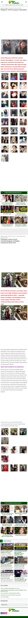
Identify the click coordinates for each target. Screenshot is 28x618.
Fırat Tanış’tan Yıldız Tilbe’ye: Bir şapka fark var (7, 536)
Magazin (6, 8)
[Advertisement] (14, 25)
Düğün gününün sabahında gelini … (21, 514)
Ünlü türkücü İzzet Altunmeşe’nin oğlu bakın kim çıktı (21, 215)
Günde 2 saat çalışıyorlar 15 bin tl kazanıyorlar (14, 4)
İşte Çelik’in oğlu (7, 213)
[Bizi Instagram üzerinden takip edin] (4, 613)
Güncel (6, 236)
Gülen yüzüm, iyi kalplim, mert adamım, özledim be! (21, 225)
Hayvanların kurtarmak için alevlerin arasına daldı (20, 565)
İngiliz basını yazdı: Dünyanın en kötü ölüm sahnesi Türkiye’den (21, 204)
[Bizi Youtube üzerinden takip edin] (6, 613)
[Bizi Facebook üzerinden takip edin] (2, 613)
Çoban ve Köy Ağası (5, 578)
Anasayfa (2, 8)
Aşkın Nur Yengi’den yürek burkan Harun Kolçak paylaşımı (7, 515)
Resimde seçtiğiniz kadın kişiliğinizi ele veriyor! (6, 552)
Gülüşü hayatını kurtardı (20, 535)
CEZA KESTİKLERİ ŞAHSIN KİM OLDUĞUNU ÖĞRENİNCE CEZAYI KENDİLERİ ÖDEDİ (20, 553)
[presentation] (1, 5)
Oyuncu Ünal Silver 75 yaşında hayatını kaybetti (6, 565)
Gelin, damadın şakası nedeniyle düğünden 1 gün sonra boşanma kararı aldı (20, 579)
